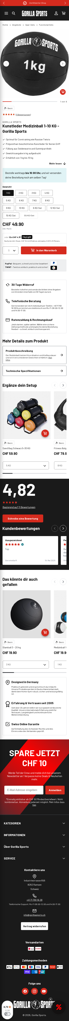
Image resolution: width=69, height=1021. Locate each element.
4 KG (47, 192)
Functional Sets (46, 25)
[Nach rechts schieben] (63, 64)
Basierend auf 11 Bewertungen (19, 507)
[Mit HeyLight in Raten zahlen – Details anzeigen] (35, 237)
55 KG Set (31, 216)
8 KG (47, 200)
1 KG (8, 192)
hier (34, 804)
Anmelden (55, 790)
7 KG (34, 200)
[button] (13, 13)
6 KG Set (37, 208)
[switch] (7, 1014)
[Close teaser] (50, 999)
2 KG (21, 192)
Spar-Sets (30, 25)
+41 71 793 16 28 (34, 899)
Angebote (16, 25)
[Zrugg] (54, 385)
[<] (4, 3)
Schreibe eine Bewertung (23, 518)
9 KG (8, 208)
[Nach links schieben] (6, 64)
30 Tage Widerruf (38, 3)
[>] (65, 3)
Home (5, 25)
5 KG (8, 200)
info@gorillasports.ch (34, 914)
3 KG (34, 192)
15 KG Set (11, 215)
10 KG (22, 208)
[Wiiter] (63, 385)
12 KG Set (55, 208)
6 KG (21, 200)
